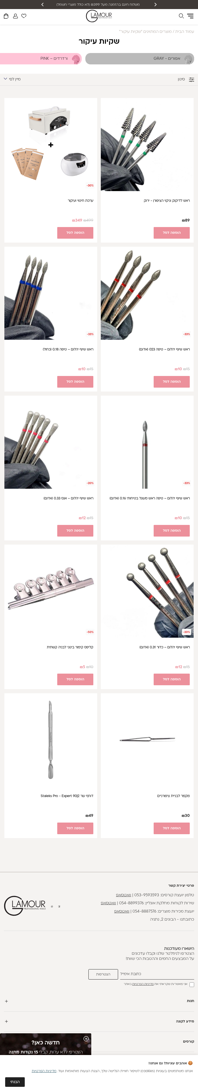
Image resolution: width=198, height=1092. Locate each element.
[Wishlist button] (23, 16)
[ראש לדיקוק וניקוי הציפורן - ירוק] (147, 144)
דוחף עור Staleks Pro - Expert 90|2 (67, 796)
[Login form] (15, 16)
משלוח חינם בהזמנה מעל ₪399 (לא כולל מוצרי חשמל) (99, 4)
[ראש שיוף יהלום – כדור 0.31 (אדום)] (147, 591)
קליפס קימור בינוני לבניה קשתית (70, 647)
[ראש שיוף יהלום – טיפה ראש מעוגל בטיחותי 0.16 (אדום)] (147, 442)
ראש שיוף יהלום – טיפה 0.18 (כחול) (68, 349)
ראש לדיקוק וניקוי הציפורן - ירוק (167, 200)
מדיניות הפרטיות (143, 984)
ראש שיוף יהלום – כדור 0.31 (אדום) (164, 647)
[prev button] (155, 4)
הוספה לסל (172, 233)
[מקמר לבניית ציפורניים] (147, 739)
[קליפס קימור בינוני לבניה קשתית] (50, 591)
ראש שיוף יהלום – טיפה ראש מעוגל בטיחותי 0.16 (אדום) (150, 498)
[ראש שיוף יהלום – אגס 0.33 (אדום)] (50, 442)
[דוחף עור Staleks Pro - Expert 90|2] (50, 739)
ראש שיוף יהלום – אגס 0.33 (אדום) (68, 498)
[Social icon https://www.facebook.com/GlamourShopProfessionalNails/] (59, 906)
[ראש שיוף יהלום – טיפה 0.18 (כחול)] (50, 293)
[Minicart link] (6, 16)
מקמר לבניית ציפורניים (173, 796)
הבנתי (15, 1082)
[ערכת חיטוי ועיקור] (50, 144)
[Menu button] (190, 16)
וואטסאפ (123, 895)
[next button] (43, 4)
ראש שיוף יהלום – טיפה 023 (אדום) (164, 349)
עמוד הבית (184, 32)
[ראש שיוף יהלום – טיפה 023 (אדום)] (147, 293)
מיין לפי (15, 79)
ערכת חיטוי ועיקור (80, 200)
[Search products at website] (181, 16)
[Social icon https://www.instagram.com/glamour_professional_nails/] (52, 906)
